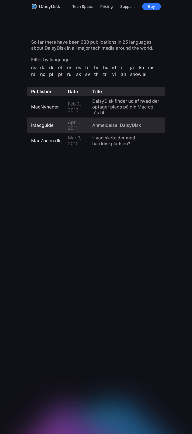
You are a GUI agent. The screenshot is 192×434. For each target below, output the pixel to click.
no (42, 74)
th (96, 74)
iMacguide (42, 125)
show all (139, 74)
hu (105, 67)
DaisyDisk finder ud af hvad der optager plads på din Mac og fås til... (125, 106)
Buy (151, 6)
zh (123, 74)
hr (96, 67)
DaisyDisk (49, 6)
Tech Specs (82, 6)
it (122, 67)
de (52, 67)
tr (104, 74)
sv (87, 74)
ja (132, 67)
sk (78, 74)
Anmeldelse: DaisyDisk (116, 125)
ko (141, 67)
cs (33, 67)
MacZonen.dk (45, 140)
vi (114, 74)
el (60, 67)
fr (86, 67)
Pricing (106, 6)
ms (151, 67)
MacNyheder (45, 107)
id (114, 67)
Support (127, 6)
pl (51, 74)
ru (69, 74)
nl (33, 74)
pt (60, 74)
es (78, 67)
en (69, 67)
